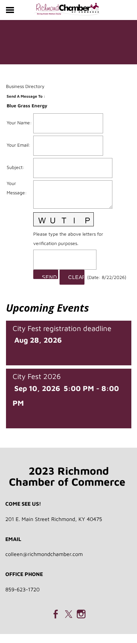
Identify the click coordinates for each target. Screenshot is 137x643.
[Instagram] (81, 614)
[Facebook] (56, 614)
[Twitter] (68, 614)
